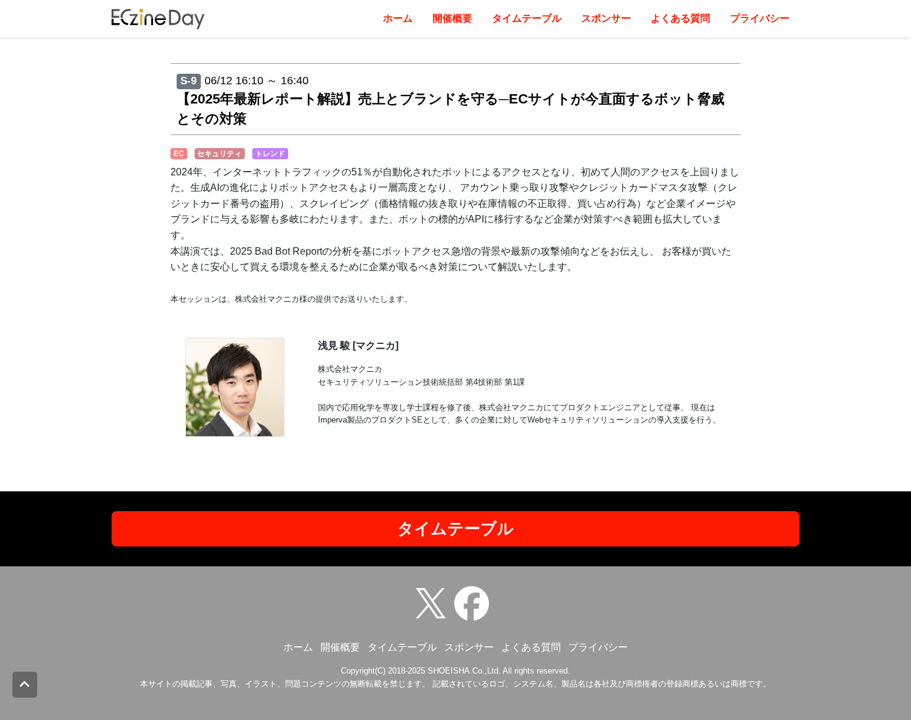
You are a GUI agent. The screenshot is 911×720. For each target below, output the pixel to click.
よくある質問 (680, 18)
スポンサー (606, 18)
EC (179, 153)
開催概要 (452, 18)
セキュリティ (219, 153)
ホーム (398, 18)
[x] (434, 602)
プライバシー (760, 18)
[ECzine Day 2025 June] (474, 602)
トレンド (270, 153)
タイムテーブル (526, 18)
